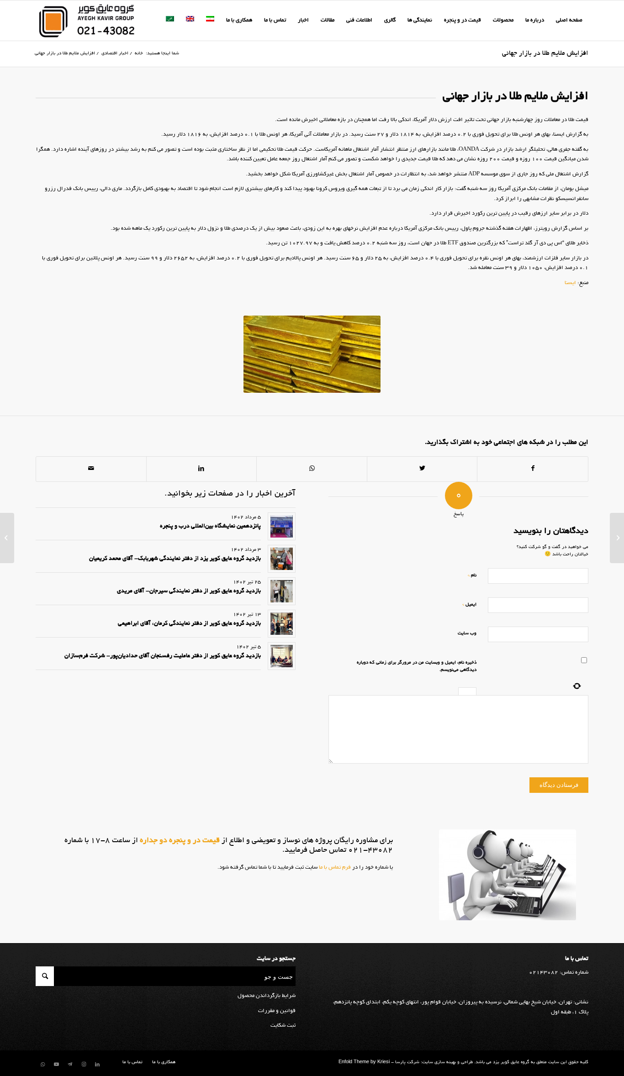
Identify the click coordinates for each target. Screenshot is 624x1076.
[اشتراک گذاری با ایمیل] (91, 469)
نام (472, 575)
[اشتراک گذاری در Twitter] (422, 469)
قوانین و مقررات (277, 1011)
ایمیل (469, 604)
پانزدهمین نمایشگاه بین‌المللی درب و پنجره (210, 526)
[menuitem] (569, 20)
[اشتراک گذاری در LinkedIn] (202, 469)
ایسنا (570, 283)
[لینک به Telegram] (70, 1064)
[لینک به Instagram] (83, 1064)
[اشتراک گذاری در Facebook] (532, 469)
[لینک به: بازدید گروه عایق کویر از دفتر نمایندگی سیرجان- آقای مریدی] (281, 591)
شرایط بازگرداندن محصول (267, 996)
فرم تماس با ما (334, 867)
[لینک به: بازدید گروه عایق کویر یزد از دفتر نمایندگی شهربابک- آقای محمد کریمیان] (281, 559)
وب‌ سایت (467, 633)
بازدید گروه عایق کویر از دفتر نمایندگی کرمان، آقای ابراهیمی (189, 624)
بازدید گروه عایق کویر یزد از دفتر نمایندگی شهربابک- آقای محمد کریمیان (175, 559)
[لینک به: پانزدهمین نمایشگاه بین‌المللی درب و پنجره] (281, 526)
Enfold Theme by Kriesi (364, 1062)
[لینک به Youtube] (56, 1064)
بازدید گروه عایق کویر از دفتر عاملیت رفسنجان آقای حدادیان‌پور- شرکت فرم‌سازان (162, 656)
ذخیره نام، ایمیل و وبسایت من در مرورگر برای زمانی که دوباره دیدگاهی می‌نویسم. (416, 666)
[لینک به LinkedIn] (97, 1064)
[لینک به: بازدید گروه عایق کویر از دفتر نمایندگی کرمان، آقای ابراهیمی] (281, 623)
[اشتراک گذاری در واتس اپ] (312, 469)
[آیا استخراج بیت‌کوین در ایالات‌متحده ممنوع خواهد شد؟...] (617, 538)
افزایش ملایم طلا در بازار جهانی (545, 53)
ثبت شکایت (283, 1026)
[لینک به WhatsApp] (42, 1064)
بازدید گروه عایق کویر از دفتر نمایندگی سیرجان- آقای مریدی (189, 591)
